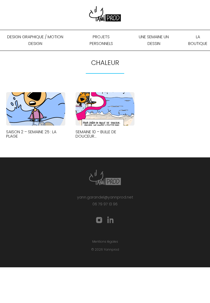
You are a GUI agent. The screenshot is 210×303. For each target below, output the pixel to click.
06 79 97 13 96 (105, 204)
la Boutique (197, 40)
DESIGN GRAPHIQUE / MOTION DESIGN (35, 40)
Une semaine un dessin (154, 40)
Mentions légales (105, 241)
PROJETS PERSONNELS (101, 40)
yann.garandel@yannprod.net (105, 197)
